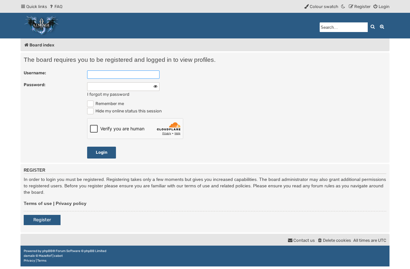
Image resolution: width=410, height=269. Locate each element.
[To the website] (41, 25)
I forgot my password (108, 94)
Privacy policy (71, 203)
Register (42, 220)
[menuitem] (55, 6)
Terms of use (38, 203)
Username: (35, 72)
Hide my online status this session (128, 111)
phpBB (47, 251)
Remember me (109, 103)
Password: (34, 84)
